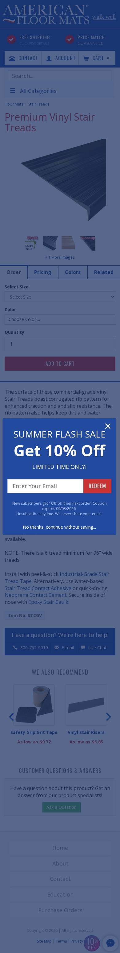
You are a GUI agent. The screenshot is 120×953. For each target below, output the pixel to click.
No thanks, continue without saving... (59, 527)
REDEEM (97, 486)
